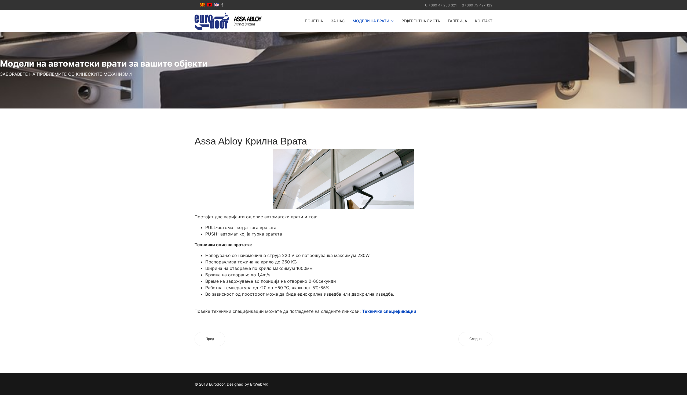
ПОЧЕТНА (314, 21)
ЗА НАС (338, 21)
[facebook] (222, 5)
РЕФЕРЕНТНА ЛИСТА (420, 21)
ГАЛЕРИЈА (457, 21)
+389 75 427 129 (478, 5)
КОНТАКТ (483, 21)
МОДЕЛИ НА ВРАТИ (371, 21)
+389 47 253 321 (443, 5)
